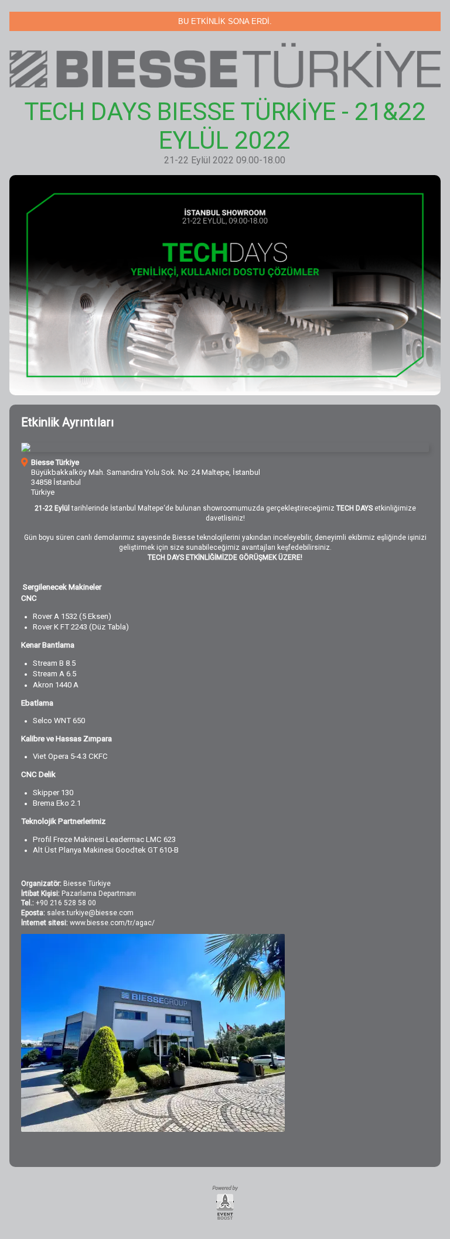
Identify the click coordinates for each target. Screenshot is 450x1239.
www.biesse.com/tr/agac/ (112, 923)
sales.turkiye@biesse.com (90, 913)
